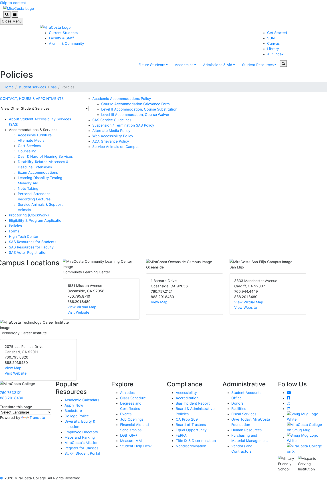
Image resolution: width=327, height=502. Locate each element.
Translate (37, 417)
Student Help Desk (136, 446)
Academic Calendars (82, 400)
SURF (271, 38)
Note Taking (28, 188)
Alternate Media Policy (111, 130)
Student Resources (258, 64)
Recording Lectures (34, 199)
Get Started (277, 32)
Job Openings (131, 419)
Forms (14, 231)
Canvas (273, 43)
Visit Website (78, 312)
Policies (15, 226)
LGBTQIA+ (129, 435)
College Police (77, 416)
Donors (237, 403)
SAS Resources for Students (32, 242)
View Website (245, 307)
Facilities (238, 408)
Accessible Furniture (35, 135)
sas (54, 87)
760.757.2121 (11, 392)
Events (125, 414)
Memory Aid (28, 183)
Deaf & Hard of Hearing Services (45, 156)
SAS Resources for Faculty (31, 247)
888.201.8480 (11, 398)
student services (32, 87)
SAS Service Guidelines (111, 120)
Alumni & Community (66, 43)
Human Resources (246, 430)
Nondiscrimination (191, 446)
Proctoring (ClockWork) (29, 215)
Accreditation (187, 398)
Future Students (152, 64)
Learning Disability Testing (40, 177)
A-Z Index (275, 54)
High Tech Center (23, 236)
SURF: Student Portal (82, 453)
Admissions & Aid (217, 64)
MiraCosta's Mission (81, 442)
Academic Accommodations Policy (121, 98)
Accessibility (186, 392)
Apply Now (74, 405)
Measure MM (131, 440)
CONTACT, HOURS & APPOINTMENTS (32, 98)
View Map (159, 302)
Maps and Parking (80, 437)
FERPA (181, 435)
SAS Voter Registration (28, 252)
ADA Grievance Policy (110, 141)
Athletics (127, 392)
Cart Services (29, 145)
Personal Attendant (34, 194)
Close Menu (12, 21)
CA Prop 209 (187, 419)
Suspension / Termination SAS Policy (123, 125)
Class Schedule (133, 398)
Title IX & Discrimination (196, 440)
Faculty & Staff (61, 38)
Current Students (63, 32)
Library (273, 48)
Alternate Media (31, 140)
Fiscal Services (243, 414)
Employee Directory (81, 432)
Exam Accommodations (38, 172)
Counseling (27, 151)
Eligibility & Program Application (36, 220)
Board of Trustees (191, 424)
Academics (184, 64)
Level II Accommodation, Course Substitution (139, 109)
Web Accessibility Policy (112, 136)
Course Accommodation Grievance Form (135, 104)
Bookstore (73, 410)
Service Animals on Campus (115, 146)
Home (9, 87)
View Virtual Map (81, 307)
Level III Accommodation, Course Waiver (135, 114)
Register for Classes (81, 448)
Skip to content (13, 2)
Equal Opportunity (191, 430)
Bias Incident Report (193, 403)
